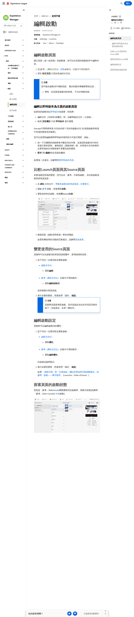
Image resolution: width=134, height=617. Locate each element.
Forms (7, 155)
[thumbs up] (69, 613)
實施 (6, 177)
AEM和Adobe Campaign (12, 132)
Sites (6, 56)
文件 (36, 16)
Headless (8, 172)
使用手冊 (56, 16)
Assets (7, 150)
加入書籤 (116, 28)
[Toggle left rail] (24, 10)
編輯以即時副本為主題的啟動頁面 (120, 44)
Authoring (43, 39)
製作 (7, 61)
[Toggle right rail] (110, 10)
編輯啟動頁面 (115, 38)
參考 (44, 188)
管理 (7, 139)
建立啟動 (13, 99)
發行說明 (7, 40)
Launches (52, 39)
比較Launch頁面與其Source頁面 (118, 52)
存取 (62, 69)
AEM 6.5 (44, 16)
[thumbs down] (75, 613)
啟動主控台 (46, 265)
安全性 (7, 45)
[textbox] (13, 25)
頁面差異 (79, 239)
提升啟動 (13, 110)
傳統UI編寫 (9, 144)
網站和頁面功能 (13, 78)
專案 (9, 83)
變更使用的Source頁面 (119, 59)
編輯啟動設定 (115, 64)
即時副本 (55, 111)
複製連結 (127, 28)
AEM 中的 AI (9, 160)
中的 (57, 393)
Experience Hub (10, 51)
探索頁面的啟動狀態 (118, 70)
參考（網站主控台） (50, 278)
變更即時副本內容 (65, 160)
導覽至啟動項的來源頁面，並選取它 (72, 184)
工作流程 (11, 116)
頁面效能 (11, 121)
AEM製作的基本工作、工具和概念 (13, 67)
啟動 (9, 89)
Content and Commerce (9, 166)
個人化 (10, 127)
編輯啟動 (13, 104)
